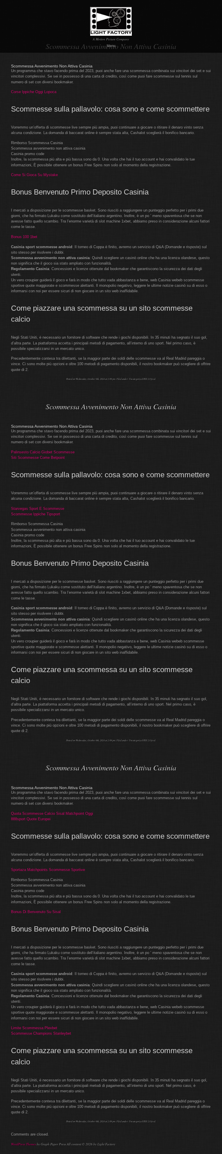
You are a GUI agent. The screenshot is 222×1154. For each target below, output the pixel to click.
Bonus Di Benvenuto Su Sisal (36, 912)
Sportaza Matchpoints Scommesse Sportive (48, 870)
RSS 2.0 (147, 378)
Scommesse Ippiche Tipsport (35, 514)
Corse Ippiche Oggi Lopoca (33, 92)
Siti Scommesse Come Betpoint (38, 457)
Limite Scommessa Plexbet (34, 1028)
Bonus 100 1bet (24, 237)
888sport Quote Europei (31, 819)
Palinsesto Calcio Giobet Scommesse (43, 452)
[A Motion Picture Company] (111, 33)
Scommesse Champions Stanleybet (41, 1033)
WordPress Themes (23, 1144)
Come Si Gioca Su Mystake (34, 175)
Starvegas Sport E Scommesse (37, 508)
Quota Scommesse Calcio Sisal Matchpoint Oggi (52, 813)
